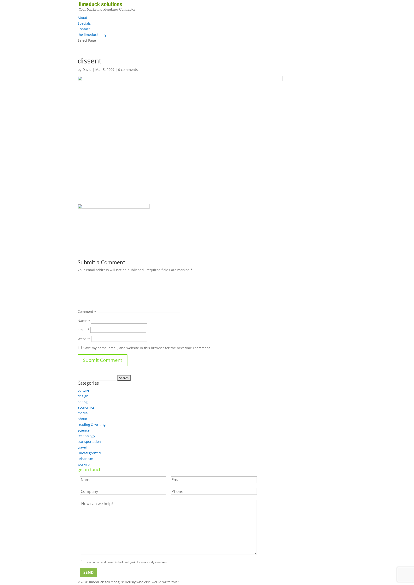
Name (84, 320)
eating (83, 401)
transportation (89, 441)
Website (84, 339)
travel (82, 447)
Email (83, 329)
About (82, 17)
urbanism (85, 458)
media (83, 413)
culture (83, 390)
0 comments (128, 69)
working (84, 464)
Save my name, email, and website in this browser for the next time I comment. (147, 348)
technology (86, 435)
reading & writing (92, 424)
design (83, 396)
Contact (84, 29)
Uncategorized (89, 453)
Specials (84, 23)
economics (86, 407)
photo (82, 418)
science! (84, 430)
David (87, 69)
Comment (87, 311)
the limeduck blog (92, 34)
